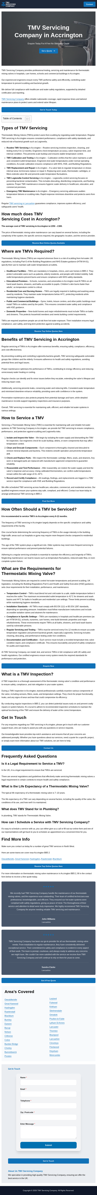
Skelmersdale (56, 1011)
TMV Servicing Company (13, 99)
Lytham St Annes (57, 1023)
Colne (7, 1040)
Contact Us (48, 748)
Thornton (54, 1031)
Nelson (8, 1032)
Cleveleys (54, 1043)
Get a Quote (47, 51)
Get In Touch (48, 1161)
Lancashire (54, 1039)
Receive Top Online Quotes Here (48, 331)
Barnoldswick (11, 1052)
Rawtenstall (46, 859)
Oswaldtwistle (8, 859)
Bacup (7, 1028)
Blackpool (54, 1035)
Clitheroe (9, 1036)
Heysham (54, 1051)
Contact (89, 4)
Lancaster (54, 1027)
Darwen (8, 1024)
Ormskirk (53, 1015)
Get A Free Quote (48, 981)
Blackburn (57, 859)
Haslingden (35, 859)
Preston (8, 1056)
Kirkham (53, 1007)
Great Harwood (22, 859)
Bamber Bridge (11, 1044)
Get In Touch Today (48, 110)
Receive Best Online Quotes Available (48, 243)
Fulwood (53, 1003)
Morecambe (55, 1055)
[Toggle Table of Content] (26, 119)
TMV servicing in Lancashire (22, 203)
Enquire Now (48, 666)
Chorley (8, 1048)
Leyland (53, 999)
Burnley (8, 1020)
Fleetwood (54, 1047)
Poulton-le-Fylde (57, 1019)
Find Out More (48, 501)
